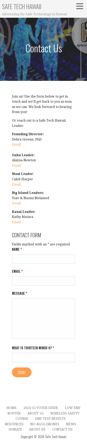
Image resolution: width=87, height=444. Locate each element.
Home (11, 408)
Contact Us (62, 429)
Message (19, 293)
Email (16, 144)
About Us (37, 429)
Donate (15, 429)
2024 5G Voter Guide (40, 408)
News (71, 424)
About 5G (35, 413)
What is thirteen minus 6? (33, 347)
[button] (81, 6)
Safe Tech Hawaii (21, 6)
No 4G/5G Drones (44, 424)
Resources (14, 424)
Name (17, 249)
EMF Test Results (50, 419)
